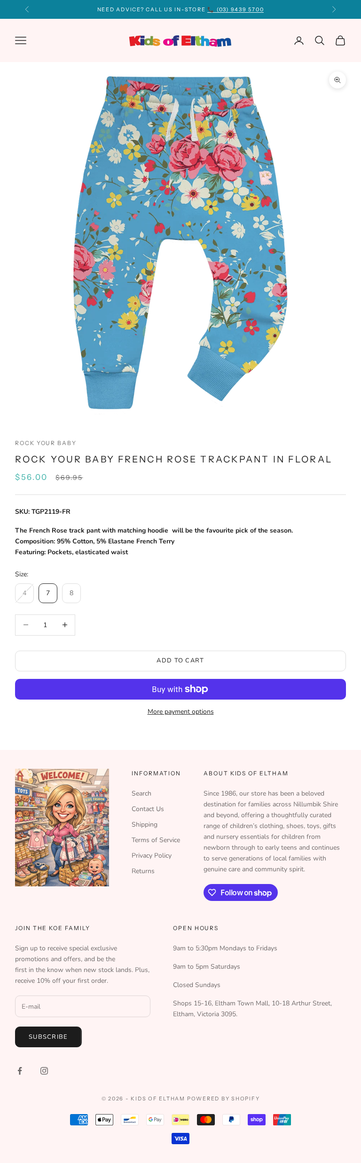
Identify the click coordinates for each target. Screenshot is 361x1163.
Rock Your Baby (46, 442)
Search (141, 793)
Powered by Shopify (223, 1098)
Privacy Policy (152, 855)
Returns (143, 871)
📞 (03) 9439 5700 (235, 9)
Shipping (144, 824)
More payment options (181, 711)
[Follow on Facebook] (19, 1070)
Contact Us (148, 809)
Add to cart (180, 660)
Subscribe (48, 1037)
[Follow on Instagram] (44, 1070)
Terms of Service (156, 840)
